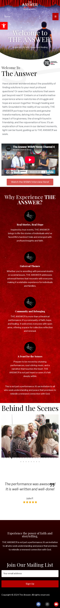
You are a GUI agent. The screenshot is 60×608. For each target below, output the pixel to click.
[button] (4, 26)
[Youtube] (56, 604)
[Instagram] (47, 604)
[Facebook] (38, 604)
